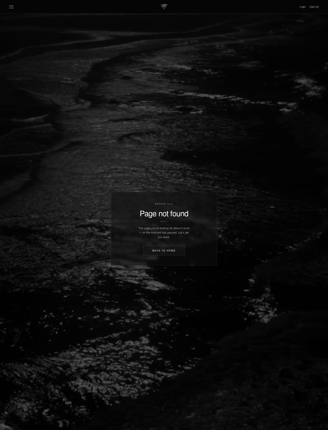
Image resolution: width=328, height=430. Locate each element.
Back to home (164, 250)
